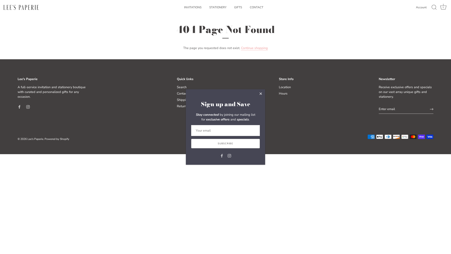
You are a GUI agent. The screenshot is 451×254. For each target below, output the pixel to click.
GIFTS (238, 7)
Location (285, 87)
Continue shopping (254, 48)
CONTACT (256, 7)
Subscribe (225, 143)
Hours (283, 93)
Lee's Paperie (35, 139)
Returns (182, 106)
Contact (182, 93)
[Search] (434, 7)
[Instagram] (229, 155)
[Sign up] (431, 109)
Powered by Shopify (57, 139)
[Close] (261, 94)
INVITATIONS (193, 7)
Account (421, 7)
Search (182, 87)
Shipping (183, 100)
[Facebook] (222, 155)
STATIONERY (218, 7)
